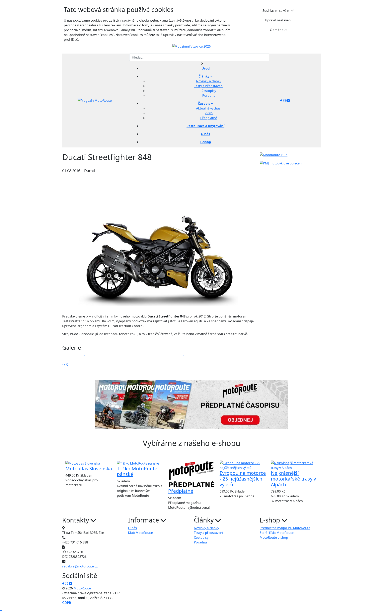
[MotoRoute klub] (273, 154)
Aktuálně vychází (208, 108)
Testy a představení (208, 86)
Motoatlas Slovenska (88, 468)
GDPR (66, 602)
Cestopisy (208, 91)
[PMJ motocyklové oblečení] (281, 163)
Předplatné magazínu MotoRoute (285, 528)
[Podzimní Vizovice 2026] (191, 46)
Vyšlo (209, 113)
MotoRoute (82, 588)
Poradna (208, 95)
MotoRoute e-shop (274, 537)
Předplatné (208, 118)
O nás (132, 528)
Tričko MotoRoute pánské (137, 471)
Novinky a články (208, 81)
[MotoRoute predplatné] (191, 404)
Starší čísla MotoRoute (277, 532)
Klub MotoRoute (140, 532)
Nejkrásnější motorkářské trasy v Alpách (293, 479)
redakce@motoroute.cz (80, 566)
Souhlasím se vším (277, 10)
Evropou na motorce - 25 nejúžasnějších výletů (243, 479)
